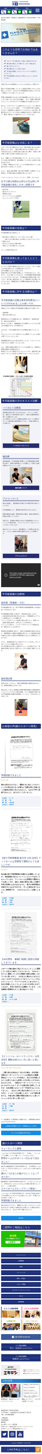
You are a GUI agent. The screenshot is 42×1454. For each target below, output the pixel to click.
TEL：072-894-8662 (7, 1414)
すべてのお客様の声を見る (21, 1133)
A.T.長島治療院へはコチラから (21, 1347)
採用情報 (21, 1302)
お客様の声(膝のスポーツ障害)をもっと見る (21, 1126)
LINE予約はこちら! (18, 1449)
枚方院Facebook (22, 1337)
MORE (21, 1218)
